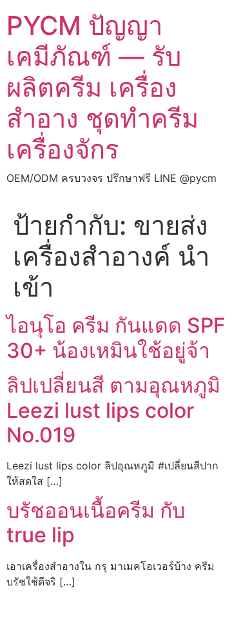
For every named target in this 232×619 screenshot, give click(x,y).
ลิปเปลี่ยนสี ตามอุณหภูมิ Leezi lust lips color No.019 (113, 410)
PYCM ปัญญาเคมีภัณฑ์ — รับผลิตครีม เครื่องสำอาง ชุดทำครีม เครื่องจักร (102, 87)
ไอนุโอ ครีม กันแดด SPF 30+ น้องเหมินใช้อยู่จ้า (116, 337)
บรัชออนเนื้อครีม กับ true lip (95, 522)
